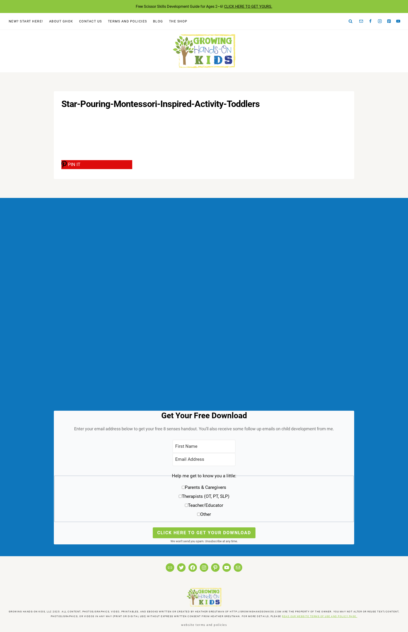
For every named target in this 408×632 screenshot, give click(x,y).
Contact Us (90, 21)
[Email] (361, 21)
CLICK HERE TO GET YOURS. (248, 6)
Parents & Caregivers (205, 487)
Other (205, 514)
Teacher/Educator (205, 505)
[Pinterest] (389, 21)
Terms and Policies (127, 21)
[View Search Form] (350, 21)
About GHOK (61, 21)
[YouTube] (398, 21)
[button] (204, 496)
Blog (158, 21)
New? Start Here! (26, 21)
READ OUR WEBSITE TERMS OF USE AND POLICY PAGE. (319, 616)
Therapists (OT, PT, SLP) (206, 496)
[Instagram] (380, 21)
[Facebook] (370, 21)
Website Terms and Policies (204, 625)
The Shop (178, 21)
